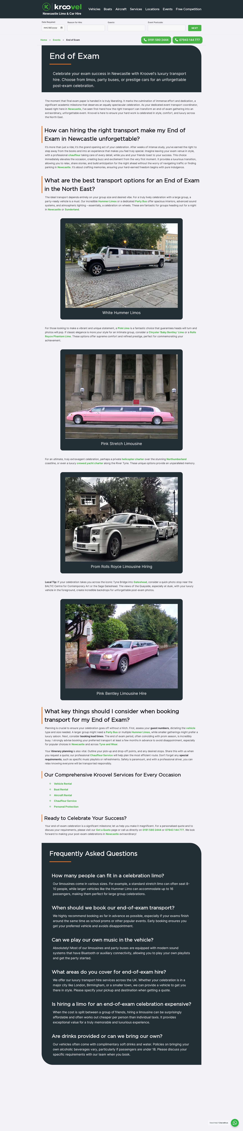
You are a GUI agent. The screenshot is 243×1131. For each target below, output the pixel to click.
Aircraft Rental (63, 795)
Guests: (111, 22)
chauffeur (74, 155)
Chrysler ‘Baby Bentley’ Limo (166, 332)
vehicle (190, 728)
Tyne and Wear (108, 744)
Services (136, 9)
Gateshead (140, 582)
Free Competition (188, 9)
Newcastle (74, 108)
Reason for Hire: (75, 22)
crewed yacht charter (90, 463)
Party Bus (141, 201)
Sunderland (72, 209)
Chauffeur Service (101, 755)
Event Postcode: (155, 22)
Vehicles (94, 9)
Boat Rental (61, 789)
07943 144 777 (174, 829)
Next (195, 28)
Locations (152, 9)
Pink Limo (124, 328)
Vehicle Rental (63, 783)
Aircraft (121, 9)
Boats (108, 9)
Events (168, 9)
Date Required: (49, 22)
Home (43, 39)
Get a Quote (103, 829)
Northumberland (176, 459)
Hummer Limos (107, 201)
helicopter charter (133, 459)
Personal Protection (66, 806)
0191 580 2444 (152, 829)
